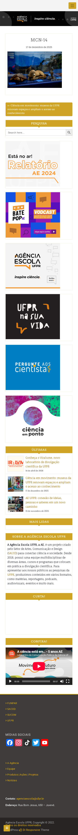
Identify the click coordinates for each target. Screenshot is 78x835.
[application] (39, 666)
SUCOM (11, 714)
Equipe (11, 768)
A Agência (13, 763)
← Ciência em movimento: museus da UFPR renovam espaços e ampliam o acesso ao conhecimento (33, 109)
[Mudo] (62, 681)
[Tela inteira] (67, 681)
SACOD (12, 553)
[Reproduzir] (10, 681)
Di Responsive (31, 830)
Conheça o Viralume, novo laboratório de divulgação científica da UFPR (43, 462)
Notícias (12, 780)
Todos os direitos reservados (23, 825)
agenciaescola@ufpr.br (30, 798)
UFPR (10, 574)
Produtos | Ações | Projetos (22, 774)
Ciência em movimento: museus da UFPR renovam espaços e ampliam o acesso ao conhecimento (48, 482)
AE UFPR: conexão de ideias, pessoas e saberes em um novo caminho (45, 502)
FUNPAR (12, 703)
